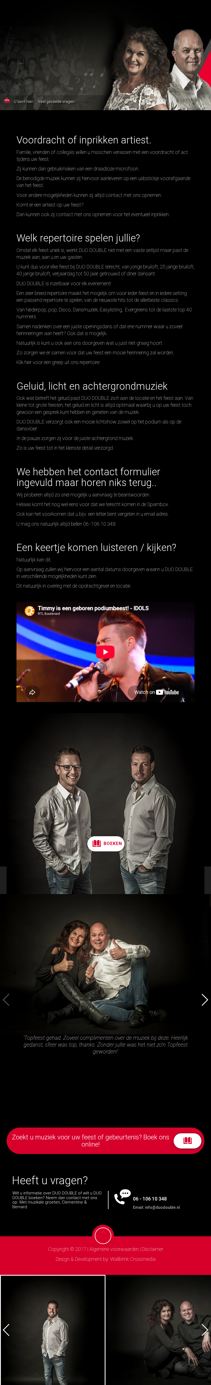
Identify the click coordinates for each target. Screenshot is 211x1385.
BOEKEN (113, 843)
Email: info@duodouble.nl (156, 1207)
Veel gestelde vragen (56, 101)
